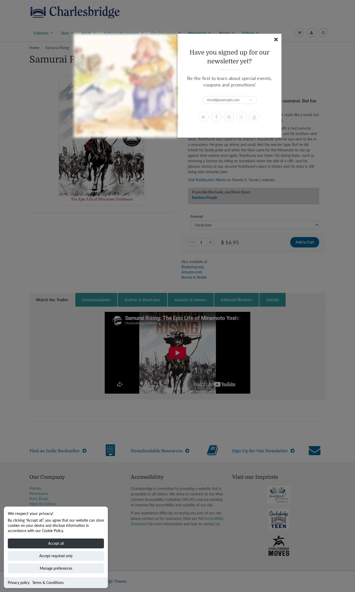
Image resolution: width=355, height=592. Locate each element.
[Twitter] (203, 117)
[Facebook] (216, 117)
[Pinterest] (229, 117)
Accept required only (56, 556)
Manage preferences (56, 568)
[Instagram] (241, 117)
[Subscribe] (250, 100)
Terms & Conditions (48, 582)
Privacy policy (19, 582)
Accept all (56, 543)
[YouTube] (254, 117)
